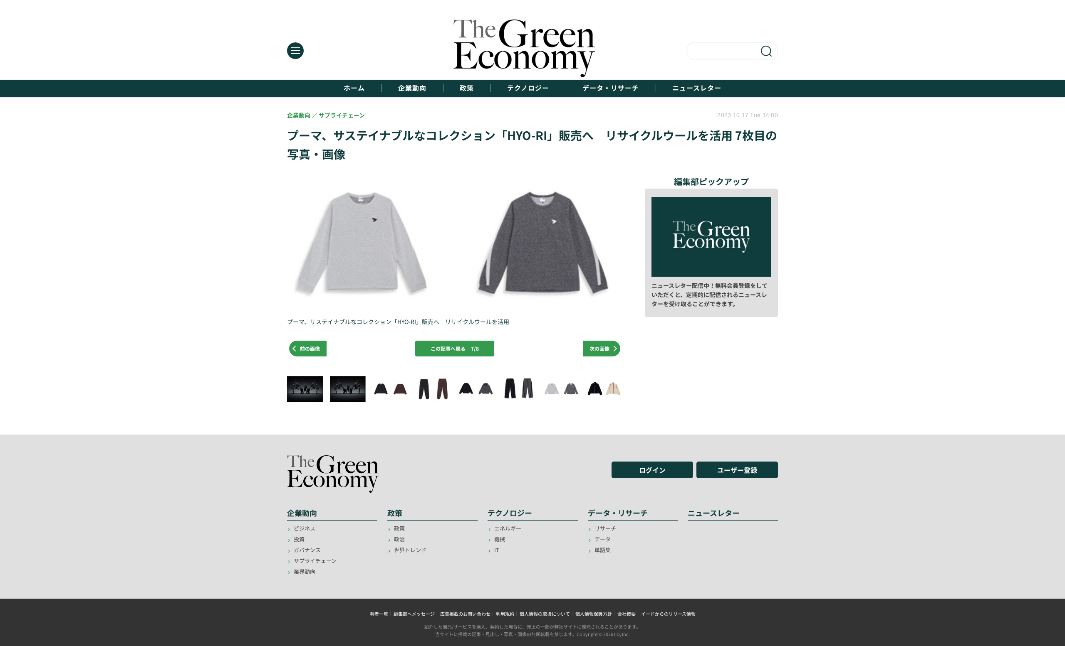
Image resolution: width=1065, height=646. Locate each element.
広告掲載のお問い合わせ (465, 613)
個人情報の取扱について (545, 613)
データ (602, 539)
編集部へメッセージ (414, 613)
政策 (467, 88)
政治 (399, 539)
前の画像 (310, 348)
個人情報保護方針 (593, 613)
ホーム (354, 88)
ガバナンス (307, 550)
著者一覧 (379, 613)
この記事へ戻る (455, 348)
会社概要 (626, 613)
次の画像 (599, 348)
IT (496, 550)
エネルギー (507, 528)
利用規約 (505, 613)
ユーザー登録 (737, 470)
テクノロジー (528, 88)
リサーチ (605, 528)
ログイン (652, 470)
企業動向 (412, 88)
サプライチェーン (315, 561)
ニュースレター (696, 88)
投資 (299, 539)
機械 (499, 539)
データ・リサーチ (610, 88)
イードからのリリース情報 (668, 613)
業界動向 (304, 571)
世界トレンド (410, 550)
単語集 (602, 550)
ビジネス (304, 528)
